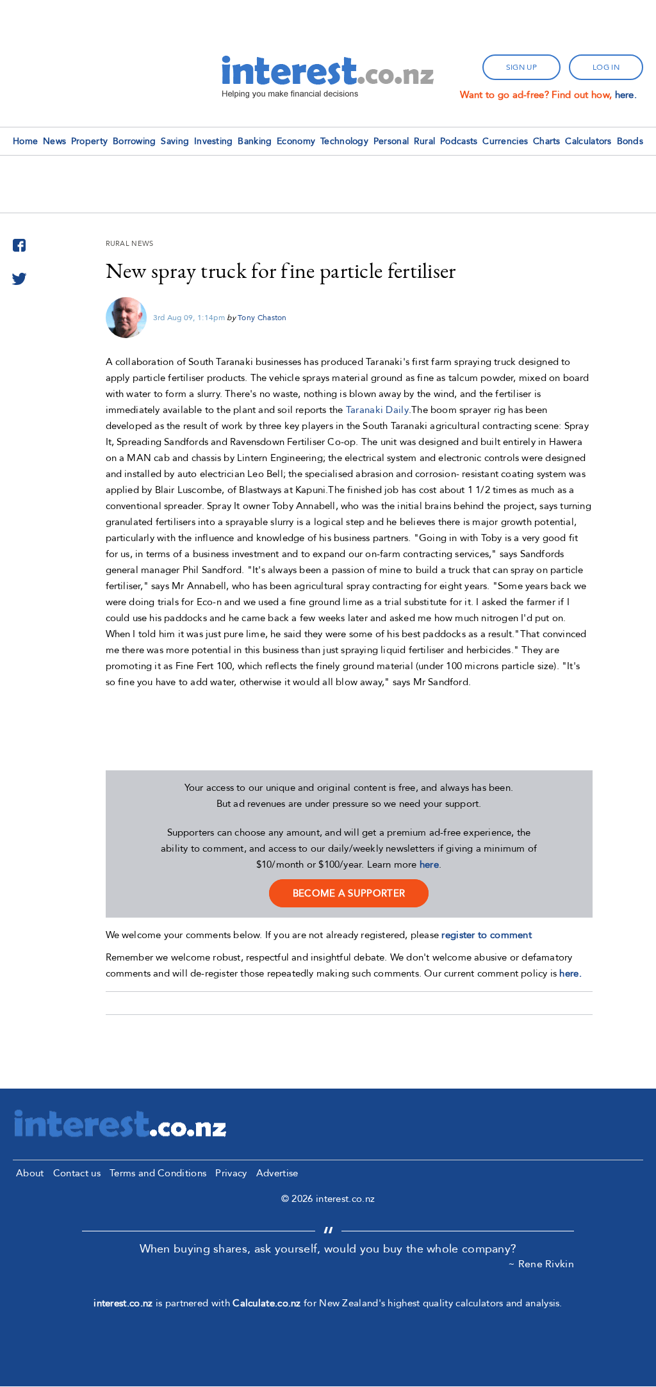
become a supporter (349, 893)
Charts (547, 141)
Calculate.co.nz (267, 1303)
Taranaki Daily (377, 409)
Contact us (77, 1173)
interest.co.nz (123, 1303)
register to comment (486, 935)
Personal (391, 141)
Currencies (505, 141)
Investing (213, 141)
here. (626, 94)
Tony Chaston (262, 317)
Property (89, 141)
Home (25, 141)
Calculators (588, 141)
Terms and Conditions (158, 1173)
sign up (521, 67)
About (30, 1173)
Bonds (630, 141)
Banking (255, 141)
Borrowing (134, 141)
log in (606, 67)
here (429, 864)
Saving (175, 141)
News (54, 141)
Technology (344, 141)
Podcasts (458, 141)
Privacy (231, 1173)
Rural (425, 141)
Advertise (277, 1173)
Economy (296, 141)
